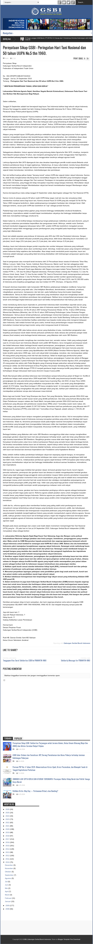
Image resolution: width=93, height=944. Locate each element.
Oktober (8, 872)
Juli (6, 882)
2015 (8, 846)
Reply (6, 58)
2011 (8, 859)
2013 (8, 852)
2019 (8, 832)
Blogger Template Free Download (69, 939)
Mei (6, 888)
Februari (8, 898)
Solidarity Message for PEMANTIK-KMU (75, 660)
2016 (8, 842)
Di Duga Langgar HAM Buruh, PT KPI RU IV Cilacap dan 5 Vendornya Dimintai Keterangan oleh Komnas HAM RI (49, 39)
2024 (8, 816)
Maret (7, 895)
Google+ (60, 2)
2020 (8, 829)
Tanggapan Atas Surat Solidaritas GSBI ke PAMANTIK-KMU (24, 660)
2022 (8, 822)
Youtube (64, 2)
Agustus (8, 878)
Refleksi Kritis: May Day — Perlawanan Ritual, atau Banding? (35, 791)
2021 (8, 826)
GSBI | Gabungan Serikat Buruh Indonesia (37, 939)
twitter (68, 2)
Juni (7, 885)
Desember (9, 865)
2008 (8, 909)
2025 (8, 813)
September (9, 875)
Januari (8, 901)
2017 (8, 839)
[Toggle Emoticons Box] (4, 680)
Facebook (73, 2)
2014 (8, 849)
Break (7, 39)
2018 (8, 836)
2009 (8, 905)
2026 (8, 809)
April (7, 891)
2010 (8, 862)
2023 (8, 819)
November (9, 868)
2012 (8, 856)
